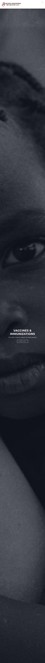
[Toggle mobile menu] (42, 2)
